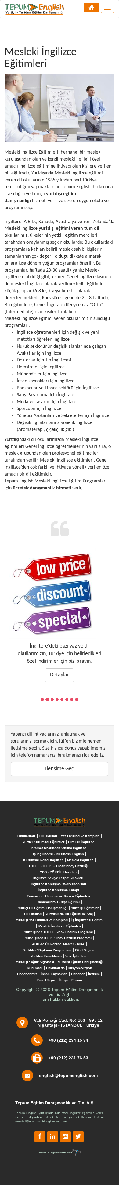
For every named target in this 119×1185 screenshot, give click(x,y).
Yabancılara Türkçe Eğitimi (58, 902)
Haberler (78, 974)
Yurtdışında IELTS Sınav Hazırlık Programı (58, 938)
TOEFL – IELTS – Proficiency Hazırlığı (58, 866)
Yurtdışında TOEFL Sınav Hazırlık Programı (58, 932)
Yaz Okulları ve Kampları (80, 836)
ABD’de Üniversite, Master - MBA (58, 944)
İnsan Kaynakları (54, 974)
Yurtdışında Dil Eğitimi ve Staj (69, 914)
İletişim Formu (70, 980)
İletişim (94, 974)
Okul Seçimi (84, 950)
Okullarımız (26, 836)
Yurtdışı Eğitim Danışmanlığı (80, 962)
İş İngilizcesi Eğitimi (87, 920)
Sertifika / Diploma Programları (47, 950)
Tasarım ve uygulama (55, 1152)
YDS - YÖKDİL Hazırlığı (58, 872)
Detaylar (59, 675)
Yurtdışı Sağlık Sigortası (35, 962)
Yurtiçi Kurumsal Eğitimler (43, 842)
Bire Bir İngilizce (81, 842)
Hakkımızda (55, 968)
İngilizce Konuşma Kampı (58, 890)
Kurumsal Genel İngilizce (43, 860)
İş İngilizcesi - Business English (58, 854)
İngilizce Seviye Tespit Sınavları (58, 878)
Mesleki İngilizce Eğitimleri (59, 926)
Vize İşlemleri (75, 956)
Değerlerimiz (27, 974)
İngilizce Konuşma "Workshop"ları (58, 884)
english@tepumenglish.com (68, 1075)
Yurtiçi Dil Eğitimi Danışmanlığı (42, 908)
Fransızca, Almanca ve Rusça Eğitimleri (58, 896)
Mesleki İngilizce (80, 860)
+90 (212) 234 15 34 (68, 1040)
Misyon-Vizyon (80, 968)
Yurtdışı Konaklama (46, 956)
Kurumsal (34, 968)
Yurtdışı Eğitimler (85, 908)
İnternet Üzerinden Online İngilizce (58, 848)
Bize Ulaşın (46, 980)
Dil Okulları (48, 836)
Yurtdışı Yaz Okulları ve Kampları (42, 920)
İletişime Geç (59, 769)
